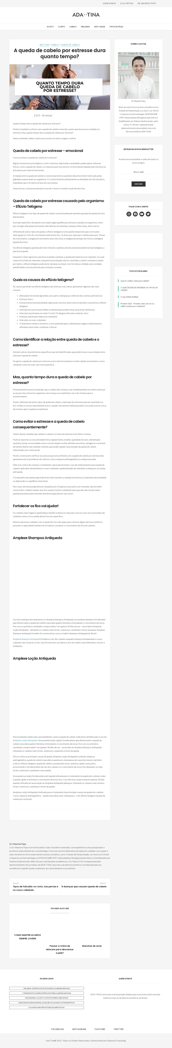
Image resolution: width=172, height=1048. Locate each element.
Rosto (50, 26)
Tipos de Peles (116, 26)
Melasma (85, 26)
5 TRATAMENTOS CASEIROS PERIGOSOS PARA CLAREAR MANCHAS (46, 993)
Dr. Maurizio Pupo (147, 3)
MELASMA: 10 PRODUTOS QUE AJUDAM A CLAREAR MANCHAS (47, 988)
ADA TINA (44, 44)
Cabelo (73, 26)
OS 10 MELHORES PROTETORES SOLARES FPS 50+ (46, 1007)
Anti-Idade (99, 26)
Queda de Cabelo (70, 44)
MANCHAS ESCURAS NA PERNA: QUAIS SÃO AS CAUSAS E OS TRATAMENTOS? (46, 1003)
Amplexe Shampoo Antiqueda (26, 639)
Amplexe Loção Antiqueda (25, 740)
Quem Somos (109, 3)
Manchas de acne (92, 946)
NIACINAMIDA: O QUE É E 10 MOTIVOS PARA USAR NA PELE (46, 998)
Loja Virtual (126, 3)
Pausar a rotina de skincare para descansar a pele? (60, 949)
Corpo (61, 26)
